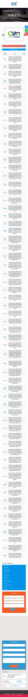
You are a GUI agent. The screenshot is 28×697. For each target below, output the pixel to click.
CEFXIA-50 (5, 120)
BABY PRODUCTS (7, 565)
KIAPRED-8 (5, 428)
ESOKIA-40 (5, 208)
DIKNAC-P (5, 167)
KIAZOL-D (5, 476)
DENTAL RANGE (7, 569)
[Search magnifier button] (25, 46)
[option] (14, 34)
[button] (3, 35)
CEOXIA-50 (5, 144)
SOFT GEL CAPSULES (8, 585)
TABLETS (6, 589)
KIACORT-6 (5, 313)
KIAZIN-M (5, 452)
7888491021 (19, 681)
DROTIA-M (5, 200)
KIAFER (5, 321)
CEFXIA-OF (5, 128)
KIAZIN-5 (5, 444)
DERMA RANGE (7, 571)
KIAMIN (5, 380)
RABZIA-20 (5, 540)
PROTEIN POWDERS (7, 581)
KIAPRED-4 (5, 420)
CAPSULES (6, 567)
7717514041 (20, 682)
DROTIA (4, 192)
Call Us (8, 695)
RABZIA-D (5, 548)
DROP (5, 573)
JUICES (5, 579)
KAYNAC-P (5, 248)
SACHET (5, 583)
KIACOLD (5, 290)
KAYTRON (5, 282)
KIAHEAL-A (5, 372)
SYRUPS (5, 587)
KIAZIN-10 (5, 436)
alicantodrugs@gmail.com (15, 685)
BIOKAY (5, 88)
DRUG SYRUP (6, 575)
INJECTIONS (6, 577)
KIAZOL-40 (5, 467)
